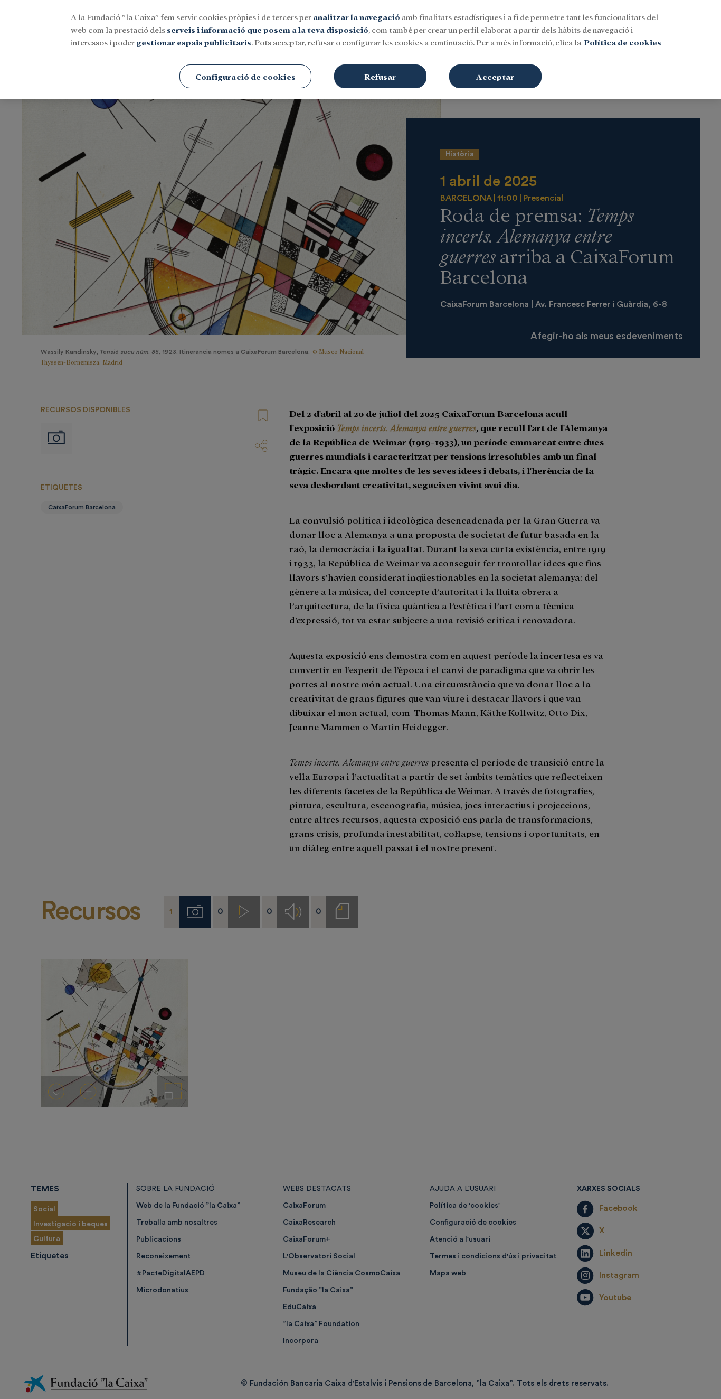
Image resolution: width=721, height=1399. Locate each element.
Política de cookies (622, 42)
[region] (360, 49)
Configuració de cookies (245, 76)
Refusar (380, 76)
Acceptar (495, 76)
